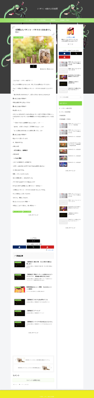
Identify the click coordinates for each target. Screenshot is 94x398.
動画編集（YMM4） (65, 119)
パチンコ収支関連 (27, 211)
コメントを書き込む (33, 380)
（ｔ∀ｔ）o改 (70, 37)
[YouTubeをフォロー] (47, 247)
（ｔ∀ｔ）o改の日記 (18, 211)
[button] (80, 97)
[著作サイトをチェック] (19, 247)
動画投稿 (62, 115)
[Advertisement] (33, 74)
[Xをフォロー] (33, 247)
